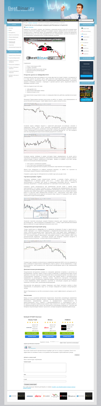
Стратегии (16, 20)
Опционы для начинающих (12, 42)
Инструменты (12, 32)
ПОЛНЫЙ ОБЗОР (32, 336)
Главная (10, 20)
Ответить (77, 354)
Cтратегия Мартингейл (14, 58)
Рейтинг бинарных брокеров (68, 20)
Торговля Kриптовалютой (15, 47)
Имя (25, 374)
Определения (12, 39)
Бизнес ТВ (23, 20)
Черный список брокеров (15, 55)
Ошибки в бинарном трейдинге (13, 61)
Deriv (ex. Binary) (87, 31)
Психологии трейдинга (14, 64)
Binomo (84, 45)
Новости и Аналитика (33, 20)
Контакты (47, 20)
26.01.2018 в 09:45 (32, 348)
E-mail (25, 379)
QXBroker (85, 39)
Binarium (85, 34)
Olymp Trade (86, 28)
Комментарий (27, 361)
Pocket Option (86, 37)
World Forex (85, 48)
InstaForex (86, 53)
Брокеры (11, 28)
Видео (41, 20)
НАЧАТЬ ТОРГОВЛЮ (32, 333)
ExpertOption (86, 51)
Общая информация (13, 37)
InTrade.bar (85, 42)
